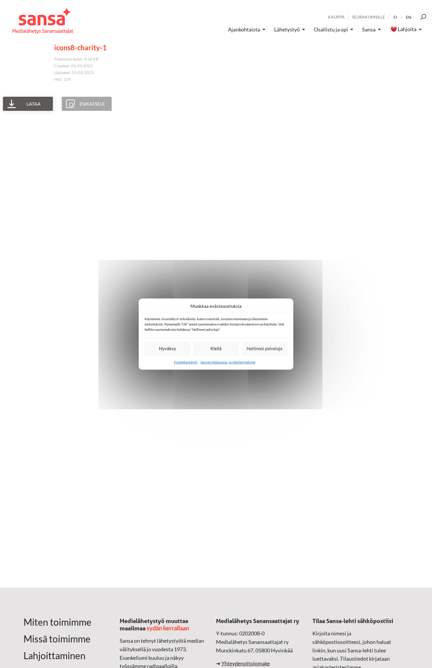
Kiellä (216, 348)
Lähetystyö (287, 29)
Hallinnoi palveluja (264, 348)
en (408, 17)
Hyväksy (167, 348)
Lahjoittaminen (55, 655)
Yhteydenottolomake (245, 663)
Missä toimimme (57, 639)
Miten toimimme (57, 622)
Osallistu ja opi (331, 29)
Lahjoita (407, 29)
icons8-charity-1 (80, 47)
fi (395, 17)
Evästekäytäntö (185, 362)
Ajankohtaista (244, 29)
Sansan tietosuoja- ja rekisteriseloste (227, 362)
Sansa (369, 29)
